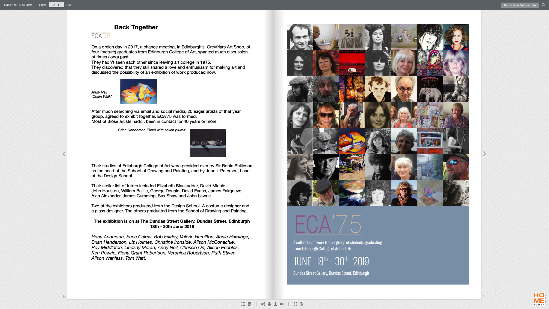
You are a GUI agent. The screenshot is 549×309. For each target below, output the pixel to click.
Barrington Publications (520, 5)
